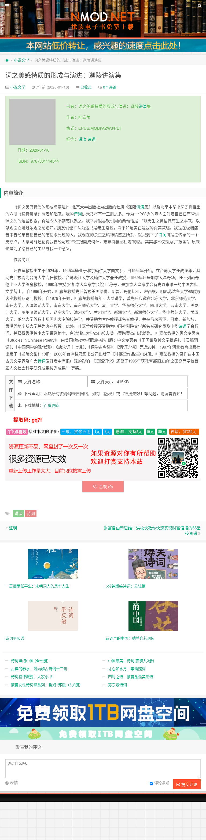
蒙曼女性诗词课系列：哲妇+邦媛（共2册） (47, 684)
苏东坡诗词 (117, 684)
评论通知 (161, 782)
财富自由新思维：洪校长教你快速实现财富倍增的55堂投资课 (152, 530)
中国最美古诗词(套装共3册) (131, 660)
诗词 (91, 139)
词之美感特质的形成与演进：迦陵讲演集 (63, 74)
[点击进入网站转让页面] (103, 45)
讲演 (143, 106)
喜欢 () (106, 486)
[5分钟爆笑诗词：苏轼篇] (153, 563)
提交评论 (188, 784)
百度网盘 (52, 405)
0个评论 (109, 87)
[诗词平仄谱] (53, 615)
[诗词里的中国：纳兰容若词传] (153, 615)
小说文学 (21, 60)
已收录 (86, 87)
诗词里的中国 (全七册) (30, 660)
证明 (13, 527)
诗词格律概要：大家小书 (31, 676)
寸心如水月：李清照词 (127, 668)
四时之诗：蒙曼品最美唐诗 (130, 676)
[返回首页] (7, 60)
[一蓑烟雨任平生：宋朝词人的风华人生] (53, 563)
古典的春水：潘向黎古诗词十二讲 (39, 668)
